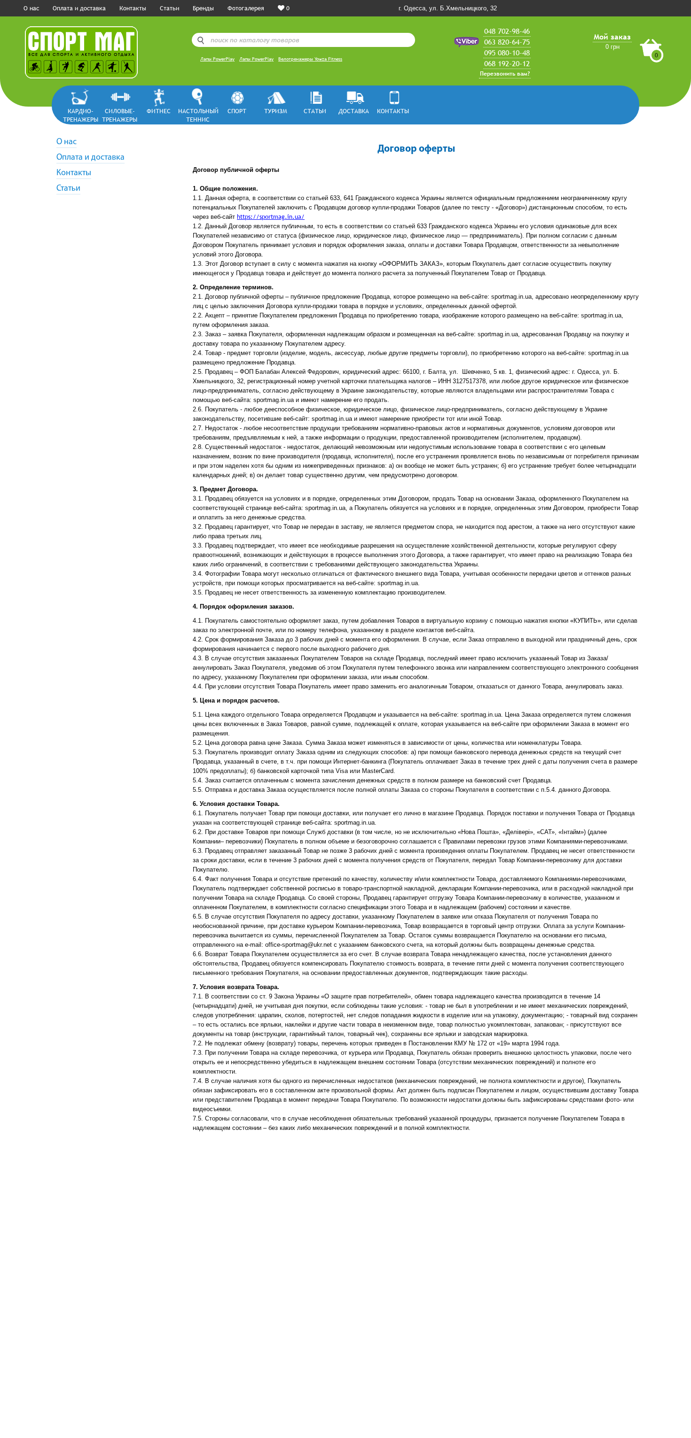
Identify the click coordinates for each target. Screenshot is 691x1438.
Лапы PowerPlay (217, 58)
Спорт (237, 111)
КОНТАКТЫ (393, 111)
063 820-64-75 (507, 42)
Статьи (169, 8)
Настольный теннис (197, 115)
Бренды (203, 8)
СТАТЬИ (315, 111)
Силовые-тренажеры (119, 115)
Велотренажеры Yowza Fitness (310, 58)
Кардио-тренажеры (80, 115)
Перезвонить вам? (505, 74)
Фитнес (159, 111)
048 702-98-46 (507, 31)
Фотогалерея (246, 8)
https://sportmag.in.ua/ (271, 216)
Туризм (275, 111)
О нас (31, 8)
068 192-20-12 (507, 63)
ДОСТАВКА (353, 111)
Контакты (132, 8)
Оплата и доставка (79, 8)
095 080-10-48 (507, 52)
